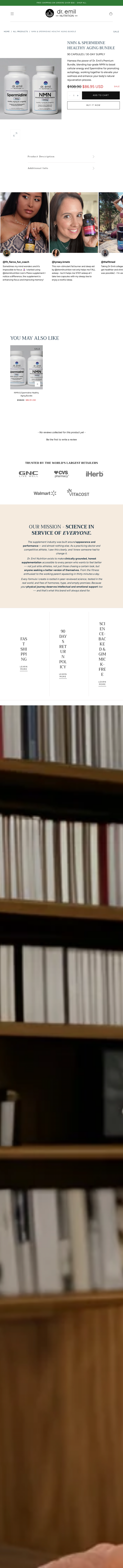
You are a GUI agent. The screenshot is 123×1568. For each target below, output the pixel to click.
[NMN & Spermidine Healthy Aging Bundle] (26, 367)
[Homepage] (61, 14)
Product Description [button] (41, 156)
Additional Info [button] (38, 168)
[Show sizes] (37, 384)
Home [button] (7, 32)
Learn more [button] (24, 668)
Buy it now (93, 105)
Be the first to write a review (61, 439)
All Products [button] (20, 32)
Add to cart (101, 95)
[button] (12, 14)
